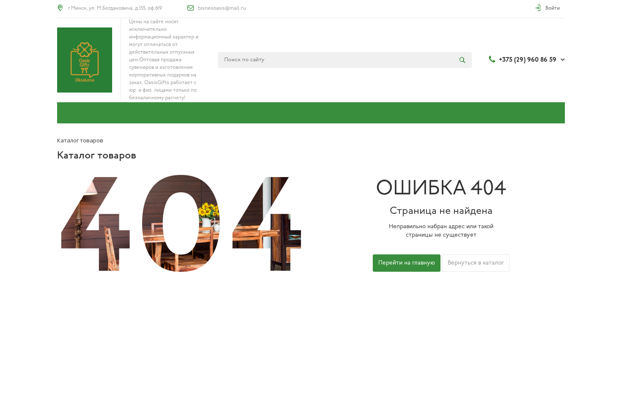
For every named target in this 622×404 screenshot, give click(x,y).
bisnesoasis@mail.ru (222, 8)
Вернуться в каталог (476, 263)
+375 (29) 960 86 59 (527, 60)
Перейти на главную (406, 263)
